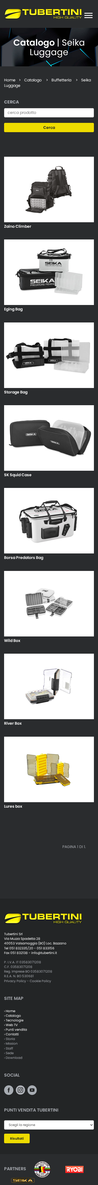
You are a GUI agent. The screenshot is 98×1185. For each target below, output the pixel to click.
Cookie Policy (40, 981)
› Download (13, 1057)
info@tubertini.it (44, 952)
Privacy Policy (15, 981)
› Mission (11, 1043)
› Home (9, 1011)
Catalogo (33, 80)
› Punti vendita (15, 1029)
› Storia (9, 1038)
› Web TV (11, 1025)
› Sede (9, 1053)
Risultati (17, 1138)
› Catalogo (12, 1015)
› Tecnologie (13, 1020)
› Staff (8, 1048)
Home (10, 80)
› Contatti (11, 1034)
